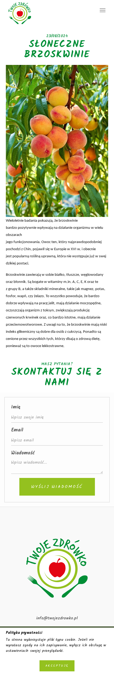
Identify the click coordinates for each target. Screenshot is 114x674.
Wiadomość (23, 453)
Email (17, 430)
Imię (15, 407)
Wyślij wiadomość (57, 486)
